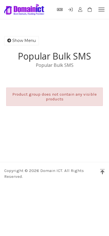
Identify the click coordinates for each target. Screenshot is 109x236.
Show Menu (23, 40)
